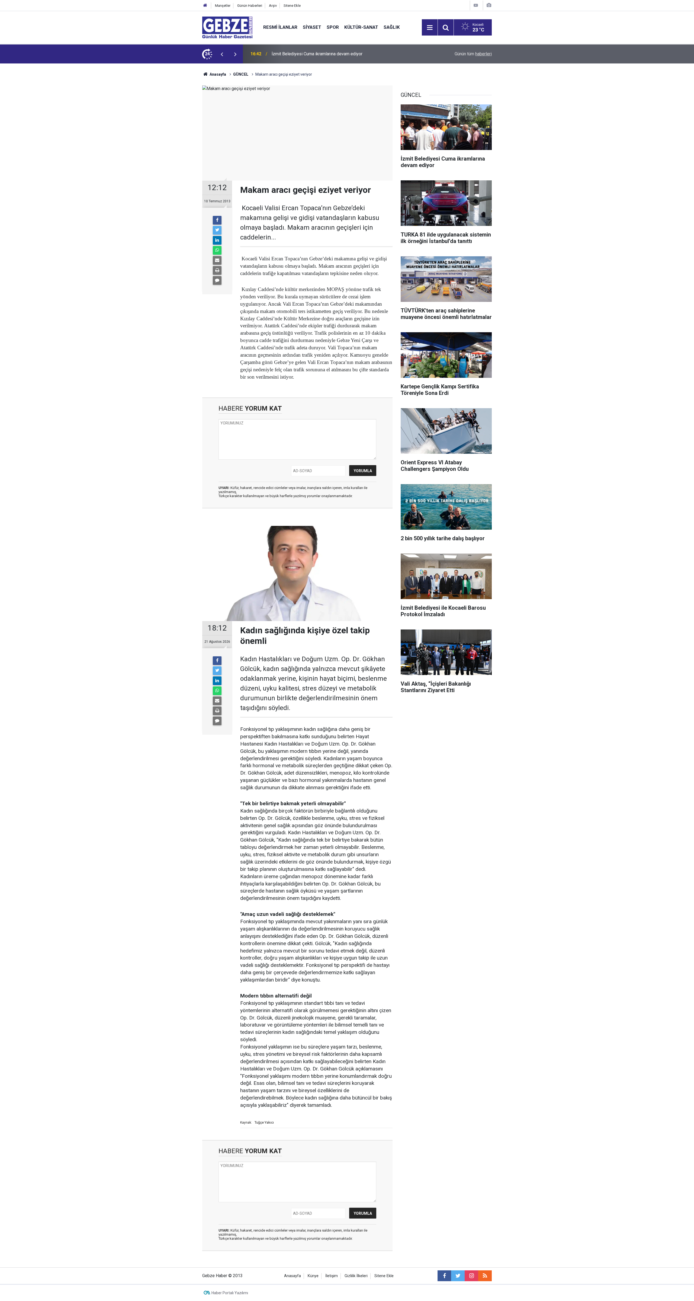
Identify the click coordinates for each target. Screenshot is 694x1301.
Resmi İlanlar (280, 27)
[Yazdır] (217, 270)
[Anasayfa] (205, 6)
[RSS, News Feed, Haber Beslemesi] (485, 1275)
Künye (313, 1276)
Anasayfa (217, 74)
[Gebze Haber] (227, 27)
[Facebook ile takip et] (444, 1275)
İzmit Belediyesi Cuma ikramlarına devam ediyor (317, 53)
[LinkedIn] (217, 240)
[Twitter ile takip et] (458, 1275)
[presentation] (222, 54)
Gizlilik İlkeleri (356, 1276)
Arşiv (273, 6)
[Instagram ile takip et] (471, 1275)
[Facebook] (217, 220)
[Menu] (430, 28)
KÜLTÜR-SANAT (361, 27)
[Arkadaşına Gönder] (217, 260)
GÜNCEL (240, 74)
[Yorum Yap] (217, 280)
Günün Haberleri (249, 6)
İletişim (331, 1276)
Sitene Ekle (292, 6)
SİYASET (312, 27)
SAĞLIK (392, 27)
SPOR (333, 27)
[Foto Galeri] (489, 5)
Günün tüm (473, 53)
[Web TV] (476, 5)
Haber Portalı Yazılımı (229, 1293)
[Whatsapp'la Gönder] (217, 250)
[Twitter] (217, 230)
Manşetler (222, 6)
